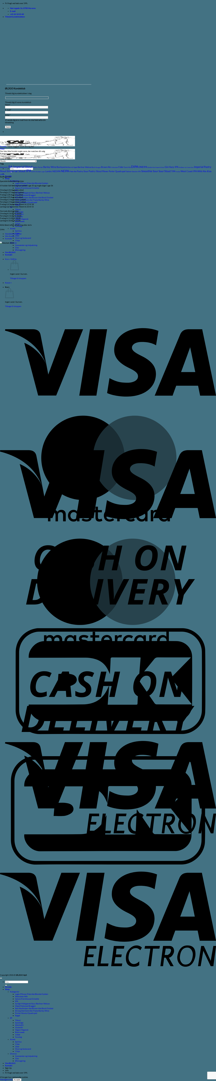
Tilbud (17, 209)
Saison (129, 171)
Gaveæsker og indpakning (26, 1056)
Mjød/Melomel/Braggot (25, 195)
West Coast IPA (188, 171)
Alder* (7, 115)
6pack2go (19, 212)
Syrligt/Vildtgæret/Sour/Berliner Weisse (32, 192)
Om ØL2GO (10, 1063)
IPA (28, 170)
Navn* (7, 104)
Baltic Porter (38, 167)
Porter (112, 171)
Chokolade (114, 167)
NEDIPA (56, 171)
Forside (3, 146)
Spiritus (18, 231)
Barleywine (62, 167)
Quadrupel (120, 171)
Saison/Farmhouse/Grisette (27, 188)
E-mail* (8, 110)
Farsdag (18, 1037)
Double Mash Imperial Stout (156, 167)
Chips (17, 240)
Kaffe (33, 171)
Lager (43, 171)
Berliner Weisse (84, 167)
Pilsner (105, 171)
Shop (7, 178)
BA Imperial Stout (20, 166)
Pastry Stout (95, 171)
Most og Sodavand (23, 238)
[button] (15, 16)
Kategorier (14, 991)
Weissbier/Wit (21, 996)
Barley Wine (49, 166)
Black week (19, 1032)
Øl (11, 1018)
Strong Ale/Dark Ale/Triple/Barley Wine (32, 200)
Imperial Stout (16, 171)
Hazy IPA (173, 167)
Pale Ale (73, 171)
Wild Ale (201, 171)
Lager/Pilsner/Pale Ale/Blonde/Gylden (31, 183)
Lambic (48, 171)
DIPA (134, 166)
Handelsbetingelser (13, 233)
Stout (167, 171)
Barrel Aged (72, 167)
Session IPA (136, 171)
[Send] (6, 985)
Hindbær (181, 167)
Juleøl (17, 1034)
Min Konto (9, 236)
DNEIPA (143, 166)
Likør (17, 235)
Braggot (98, 167)
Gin (166, 167)
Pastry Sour (82, 171)
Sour (161, 171)
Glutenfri (19, 1027)
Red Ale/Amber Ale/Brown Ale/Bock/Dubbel (34, 197)
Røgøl (17, 1015)
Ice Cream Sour (189, 167)
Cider (121, 167)
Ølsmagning (20, 1061)
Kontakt (8, 238)
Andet (12, 228)
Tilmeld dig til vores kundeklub (18, 102)
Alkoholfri (4, 167)
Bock (94, 167)
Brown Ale (106, 167)
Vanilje (178, 171)
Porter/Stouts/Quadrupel (26, 202)
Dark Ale (127, 167)
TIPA (173, 171)
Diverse (13, 1053)
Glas (17, 1058)
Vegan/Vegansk (21, 219)
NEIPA (65, 171)
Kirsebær (38, 171)
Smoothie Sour (149, 171)
